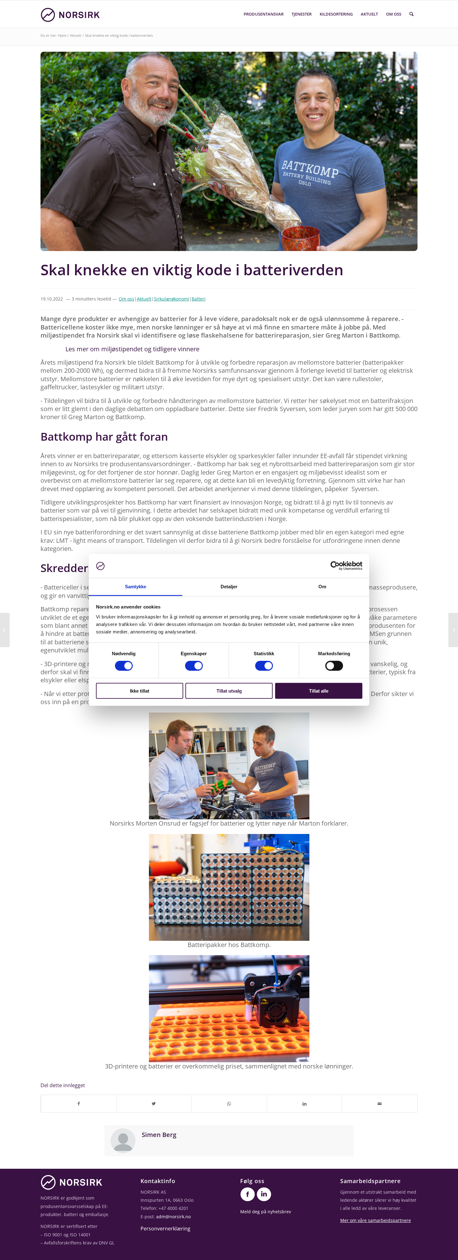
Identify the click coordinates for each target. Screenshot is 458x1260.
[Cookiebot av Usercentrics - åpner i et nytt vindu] (335, 566)
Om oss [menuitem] (393, 14)
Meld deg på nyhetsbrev (265, 1212)
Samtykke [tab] (135, 586)
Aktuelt (75, 35)
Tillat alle (318, 690)
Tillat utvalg (229, 690)
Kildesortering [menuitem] (336, 14)
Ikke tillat (139, 690)
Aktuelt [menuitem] (369, 14)
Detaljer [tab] (229, 586)
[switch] (194, 666)
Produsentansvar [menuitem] (264, 14)
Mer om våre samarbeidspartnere (375, 1220)
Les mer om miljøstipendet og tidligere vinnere (132, 349)
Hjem (62, 35)
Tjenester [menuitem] (302, 14)
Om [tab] (322, 586)
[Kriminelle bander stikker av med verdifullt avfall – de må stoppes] (453, 630)
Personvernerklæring (165, 1228)
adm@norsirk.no (173, 1217)
